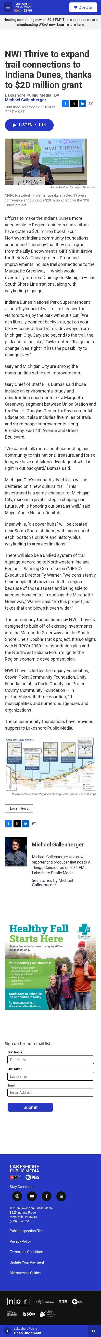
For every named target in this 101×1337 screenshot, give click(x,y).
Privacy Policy (20, 1241)
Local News (19, 808)
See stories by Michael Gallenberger (52, 882)
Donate (85, 7)
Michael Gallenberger (25, 99)
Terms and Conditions (27, 1252)
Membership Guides (25, 1273)
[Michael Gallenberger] (16, 851)
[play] (7, 1330)
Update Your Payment (27, 1262)
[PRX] (29, 1313)
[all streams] (94, 1331)
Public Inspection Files (26, 1231)
